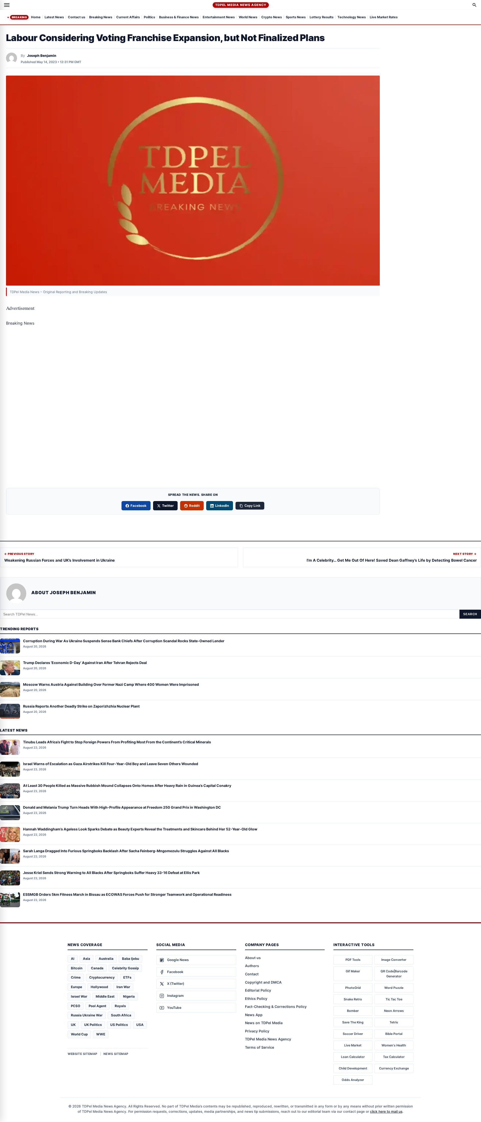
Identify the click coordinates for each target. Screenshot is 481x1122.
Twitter (168, 506)
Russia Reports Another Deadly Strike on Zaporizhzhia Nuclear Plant (81, 706)
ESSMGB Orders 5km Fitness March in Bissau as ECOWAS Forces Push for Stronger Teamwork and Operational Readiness (127, 894)
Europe (76, 987)
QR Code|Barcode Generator (394, 973)
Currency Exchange (394, 1068)
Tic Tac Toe (394, 999)
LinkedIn (222, 506)
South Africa (121, 1015)
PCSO (75, 1006)
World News (248, 17)
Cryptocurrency (102, 977)
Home (36, 17)
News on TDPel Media (264, 1023)
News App (254, 1015)
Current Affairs (128, 17)
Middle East (105, 996)
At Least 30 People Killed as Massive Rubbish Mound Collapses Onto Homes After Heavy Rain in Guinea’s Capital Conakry (127, 786)
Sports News (296, 17)
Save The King (353, 1022)
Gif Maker (353, 971)
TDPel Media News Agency (240, 5)
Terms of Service (259, 1047)
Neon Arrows (394, 1011)
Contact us (76, 17)
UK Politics (93, 1025)
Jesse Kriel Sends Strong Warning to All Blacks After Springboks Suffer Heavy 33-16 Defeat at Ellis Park (111, 873)
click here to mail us (386, 1111)
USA (140, 1025)
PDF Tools (352, 960)
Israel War (79, 996)
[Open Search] (474, 5)
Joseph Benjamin (41, 56)
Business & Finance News (179, 17)
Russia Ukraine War (86, 1015)
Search (470, 614)
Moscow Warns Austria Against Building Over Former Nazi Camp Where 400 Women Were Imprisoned (111, 684)
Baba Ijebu (130, 959)
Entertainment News (219, 17)
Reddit (194, 506)
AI (72, 959)
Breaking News (100, 17)
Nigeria (129, 996)
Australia (106, 959)
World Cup (79, 1034)
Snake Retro (353, 999)
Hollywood (99, 987)
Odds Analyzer (353, 1080)
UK (73, 1025)
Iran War (123, 987)
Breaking (19, 17)
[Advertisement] (193, 368)
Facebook (139, 506)
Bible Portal (393, 1034)
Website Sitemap (82, 1054)
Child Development (353, 1068)
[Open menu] (7, 5)
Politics (149, 17)
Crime (76, 977)
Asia (86, 959)
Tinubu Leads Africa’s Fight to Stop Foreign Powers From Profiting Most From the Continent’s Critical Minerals (117, 742)
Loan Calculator (353, 1057)
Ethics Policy (256, 998)
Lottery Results (321, 17)
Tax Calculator (394, 1057)
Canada (97, 968)
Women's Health (394, 1045)
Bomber (353, 1011)
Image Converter (393, 960)
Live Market (353, 1045)
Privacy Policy (257, 1031)
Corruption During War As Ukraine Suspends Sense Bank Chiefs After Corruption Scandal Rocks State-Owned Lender (123, 641)
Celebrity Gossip (125, 968)
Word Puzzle (393, 988)
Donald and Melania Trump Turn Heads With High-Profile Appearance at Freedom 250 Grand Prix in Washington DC (122, 807)
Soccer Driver (353, 1034)
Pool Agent (97, 1006)
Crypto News (271, 17)
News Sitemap (116, 1054)
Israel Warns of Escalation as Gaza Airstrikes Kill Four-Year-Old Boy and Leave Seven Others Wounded (110, 764)
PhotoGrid (353, 988)
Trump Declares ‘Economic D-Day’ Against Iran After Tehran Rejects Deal (85, 662)
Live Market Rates (384, 17)
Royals (120, 1006)
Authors (252, 966)
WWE (100, 1034)
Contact (252, 974)
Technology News (351, 17)
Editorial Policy (258, 990)
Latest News (54, 17)
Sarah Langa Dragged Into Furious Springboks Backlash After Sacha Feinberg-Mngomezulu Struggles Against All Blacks (126, 851)
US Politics (119, 1025)
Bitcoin (76, 968)
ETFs (127, 977)
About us (253, 958)
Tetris (394, 1022)
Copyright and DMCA (263, 982)
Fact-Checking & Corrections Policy (276, 1006)
